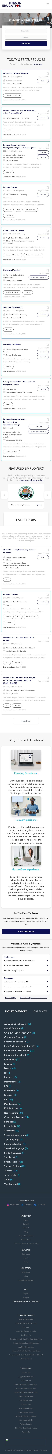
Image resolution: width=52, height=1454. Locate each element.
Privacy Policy (26, 1240)
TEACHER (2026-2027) (13, 307)
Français (26, 1297)
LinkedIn (28, 1204)
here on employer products (32, 480)
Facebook (41, 1204)
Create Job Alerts (26, 931)
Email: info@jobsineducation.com (33, 998)
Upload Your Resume (26, 1280)
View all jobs (26, 721)
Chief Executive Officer (13, 231)
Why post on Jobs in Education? (17, 992)
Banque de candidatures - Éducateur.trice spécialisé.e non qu (14, 422)
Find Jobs (26, 43)
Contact (26, 1224)
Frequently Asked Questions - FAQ (26, 1244)
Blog (26, 1232)
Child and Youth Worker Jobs (26, 1323)
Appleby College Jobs (26, 1347)
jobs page (37, 64)
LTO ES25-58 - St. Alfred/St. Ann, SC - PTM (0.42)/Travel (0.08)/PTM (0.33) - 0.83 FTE (19, 680)
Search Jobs (26, 1272)
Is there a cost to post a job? (16, 982)
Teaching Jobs (26, 1335)
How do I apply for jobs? (14, 971)
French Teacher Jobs (26, 1396)
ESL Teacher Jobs (26, 1400)
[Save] (47, 74)
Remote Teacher (10, 187)
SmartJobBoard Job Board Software (35, 1450)
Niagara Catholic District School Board (26, 1351)
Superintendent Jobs (26, 1412)
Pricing (26, 1262)
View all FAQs (10, 998)
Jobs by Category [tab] (16, 1011)
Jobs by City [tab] (40, 1011)
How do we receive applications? (17, 987)
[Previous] (4, 494)
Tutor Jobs (26, 1432)
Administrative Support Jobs (26, 1416)
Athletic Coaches (26, 1424)
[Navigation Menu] (48, 4)
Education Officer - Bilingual (15, 73)
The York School (26, 1359)
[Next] (47, 494)
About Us (26, 1228)
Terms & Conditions (26, 1236)
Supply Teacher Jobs (26, 1377)
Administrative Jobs (26, 1319)
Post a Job (26, 1254)
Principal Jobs (26, 1404)
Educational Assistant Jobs (26, 1331)
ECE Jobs (26, 1327)
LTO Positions (26, 1381)
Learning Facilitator (12, 345)
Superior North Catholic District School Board (26, 1355)
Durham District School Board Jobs (26, 1343)
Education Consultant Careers (26, 1428)
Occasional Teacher (11, 270)
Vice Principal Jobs (26, 1408)
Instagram (14, 1204)
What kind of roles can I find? (16, 965)
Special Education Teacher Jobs (26, 1392)
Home (26, 1220)
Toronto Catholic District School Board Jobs (26, 1339)
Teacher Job (26, 1373)
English (26, 1294)
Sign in (26, 1258)
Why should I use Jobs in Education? (19, 961)
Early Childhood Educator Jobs (26, 1384)
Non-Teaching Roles (26, 1420)
